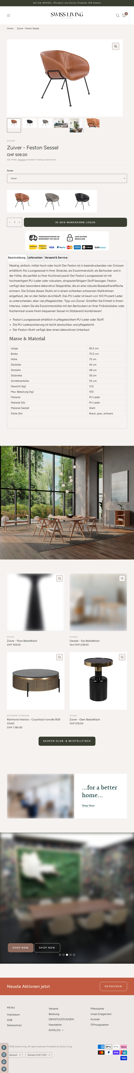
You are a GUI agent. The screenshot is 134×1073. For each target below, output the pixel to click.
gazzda (74, 637)
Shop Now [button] (88, 805)
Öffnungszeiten (100, 1024)
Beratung (54, 1014)
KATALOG (54, 1030)
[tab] (17, 257)
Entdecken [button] (113, 986)
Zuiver (10, 637)
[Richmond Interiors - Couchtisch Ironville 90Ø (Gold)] (35, 681)
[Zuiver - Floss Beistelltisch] (35, 602)
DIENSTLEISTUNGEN (61, 1019)
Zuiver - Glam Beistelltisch (85, 719)
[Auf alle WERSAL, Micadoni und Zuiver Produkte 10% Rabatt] (67, 3)
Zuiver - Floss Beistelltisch (22, 640)
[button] (21, 947)
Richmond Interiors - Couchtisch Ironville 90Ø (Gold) (33, 721)
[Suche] (118, 15)
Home (10, 28)
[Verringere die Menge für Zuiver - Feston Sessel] (9, 222)
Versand (22, 159)
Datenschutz (14, 1025)
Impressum (13, 1014)
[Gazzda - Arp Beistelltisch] (98, 602)
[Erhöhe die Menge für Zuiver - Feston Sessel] (19, 222)
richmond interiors (18, 715)
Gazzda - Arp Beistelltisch (84, 640)
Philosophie (97, 1008)
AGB (9, 1020)
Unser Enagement (101, 1014)
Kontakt (95, 1019)
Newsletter (55, 1024)
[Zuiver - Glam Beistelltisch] (98, 681)
